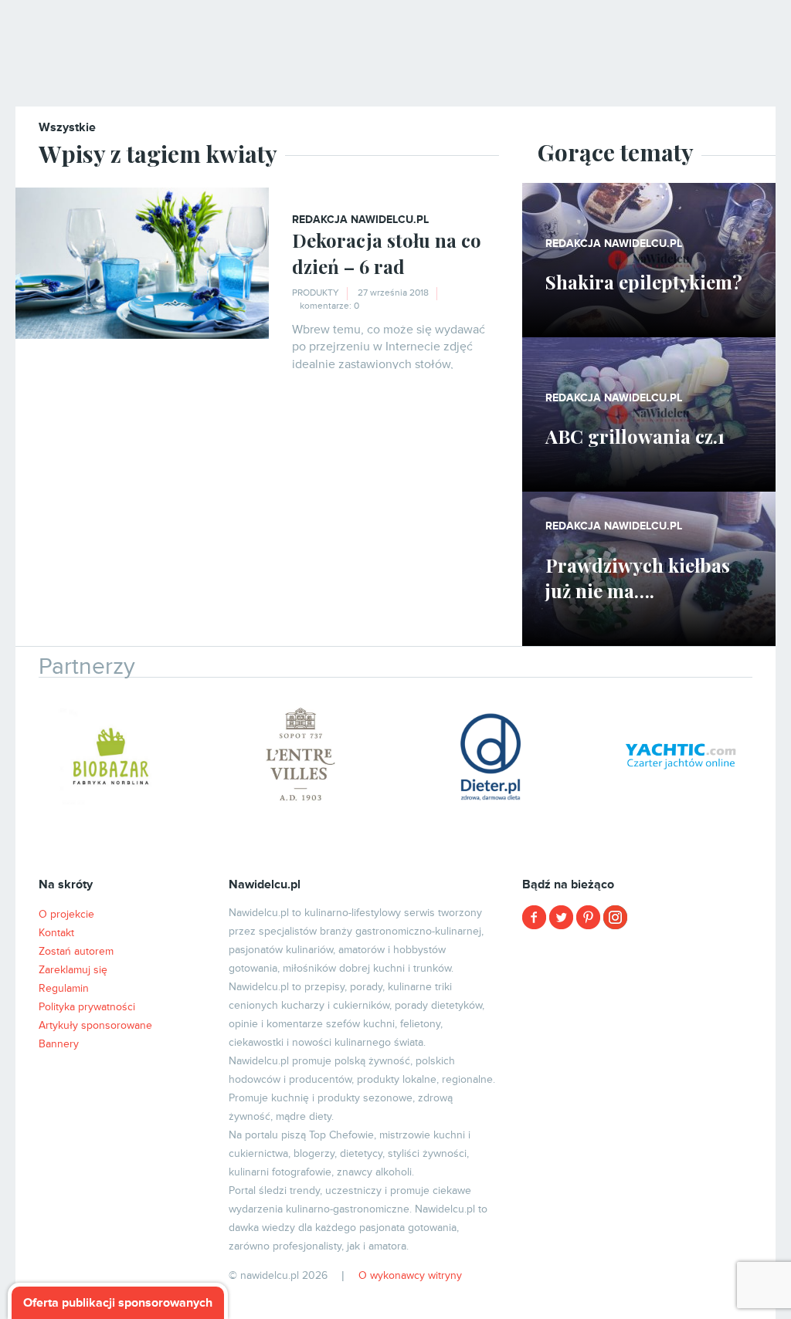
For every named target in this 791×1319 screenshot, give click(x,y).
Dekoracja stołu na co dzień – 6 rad (386, 253)
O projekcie (66, 914)
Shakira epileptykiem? (643, 281)
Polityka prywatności (87, 1006)
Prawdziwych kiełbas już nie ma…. (637, 578)
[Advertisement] (649, 1038)
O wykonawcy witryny (410, 1275)
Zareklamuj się (73, 969)
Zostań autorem (76, 951)
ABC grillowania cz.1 (635, 436)
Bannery (59, 1043)
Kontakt (56, 932)
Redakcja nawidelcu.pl (360, 219)
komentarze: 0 (329, 306)
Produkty (315, 293)
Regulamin (64, 988)
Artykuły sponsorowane (95, 1025)
